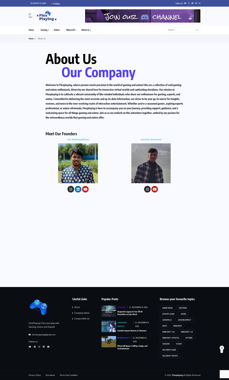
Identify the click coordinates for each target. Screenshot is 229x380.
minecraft (177, 326)
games (183, 314)
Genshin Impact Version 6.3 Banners (132, 330)
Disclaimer (50, 375)
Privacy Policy (35, 375)
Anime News (167, 308)
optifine (189, 338)
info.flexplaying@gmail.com (43, 334)
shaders (166, 344)
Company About (81, 313)
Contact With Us (81, 319)
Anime (57, 30)
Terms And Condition (69, 375)
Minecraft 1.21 (187, 332)
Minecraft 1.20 (168, 332)
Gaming (44, 30)
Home (31, 30)
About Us (85, 30)
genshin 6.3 (167, 320)
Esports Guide (168, 314)
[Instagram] (70, 189)
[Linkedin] (78, 189)
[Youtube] (85, 189)
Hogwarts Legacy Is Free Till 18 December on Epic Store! (129, 312)
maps (164, 326)
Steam (179, 344)
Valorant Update (170, 356)
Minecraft (70, 30)
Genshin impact (184, 320)
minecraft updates (170, 338)
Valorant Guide (169, 350)
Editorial (183, 308)
